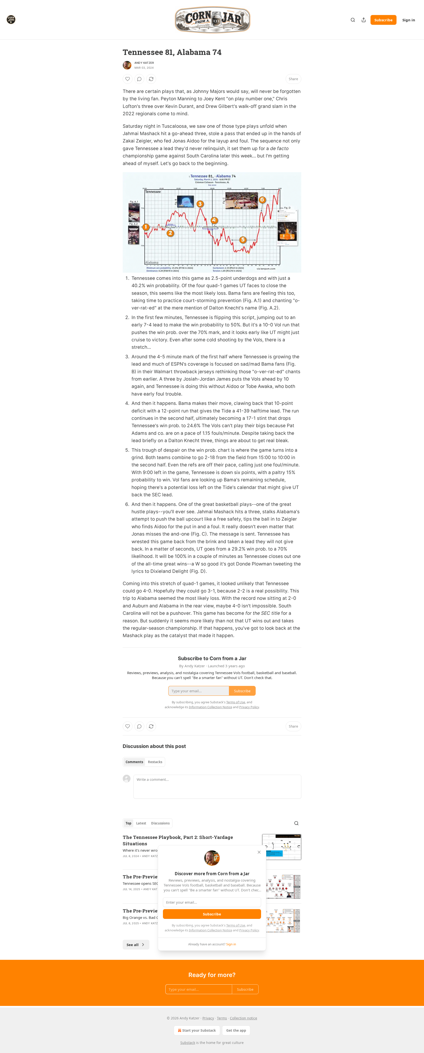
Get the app (236, 1030)
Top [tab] (128, 823)
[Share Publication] (364, 20)
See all (133, 944)
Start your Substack (199, 1030)
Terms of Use (235, 925)
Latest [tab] (141, 823)
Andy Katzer (144, 62)
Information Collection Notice (210, 930)
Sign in (408, 19)
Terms (222, 1018)
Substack (187, 1042)
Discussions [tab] (160, 823)
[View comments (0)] (139, 79)
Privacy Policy (249, 930)
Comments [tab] (134, 762)
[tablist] (144, 762)
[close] (259, 852)
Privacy (208, 1018)
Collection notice (243, 1018)
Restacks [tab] (155, 762)
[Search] (353, 20)
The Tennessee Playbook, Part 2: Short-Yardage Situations (178, 840)
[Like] (127, 79)
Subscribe (383, 19)
